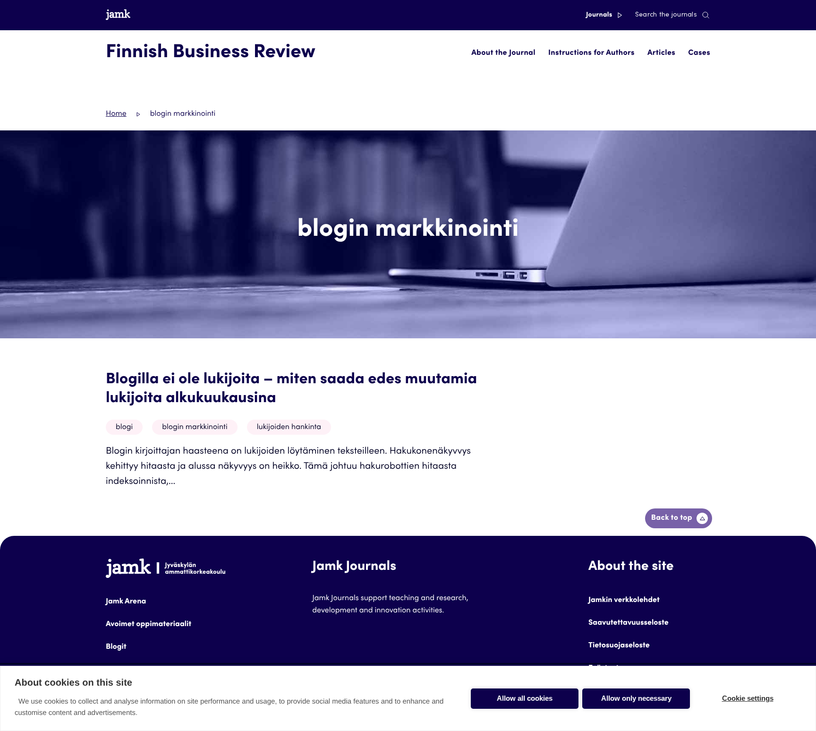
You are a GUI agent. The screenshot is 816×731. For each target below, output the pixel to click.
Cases (699, 53)
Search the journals (666, 15)
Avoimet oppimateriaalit (148, 624)
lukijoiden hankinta (289, 427)
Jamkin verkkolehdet (624, 600)
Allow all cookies (524, 698)
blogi (124, 427)
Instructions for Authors (591, 53)
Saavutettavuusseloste (628, 623)
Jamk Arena (126, 602)
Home (116, 114)
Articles (661, 53)
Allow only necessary (636, 698)
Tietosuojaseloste (619, 646)
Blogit (116, 647)
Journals (600, 15)
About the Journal (503, 53)
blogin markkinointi (195, 427)
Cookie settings (748, 698)
